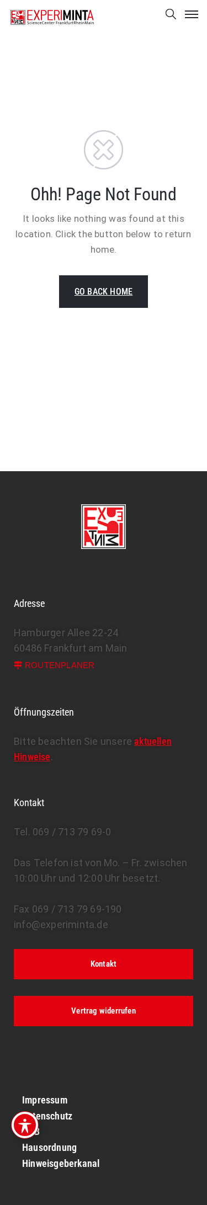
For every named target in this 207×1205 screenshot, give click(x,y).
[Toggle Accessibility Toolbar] (25, 1125)
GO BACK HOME (103, 291)
